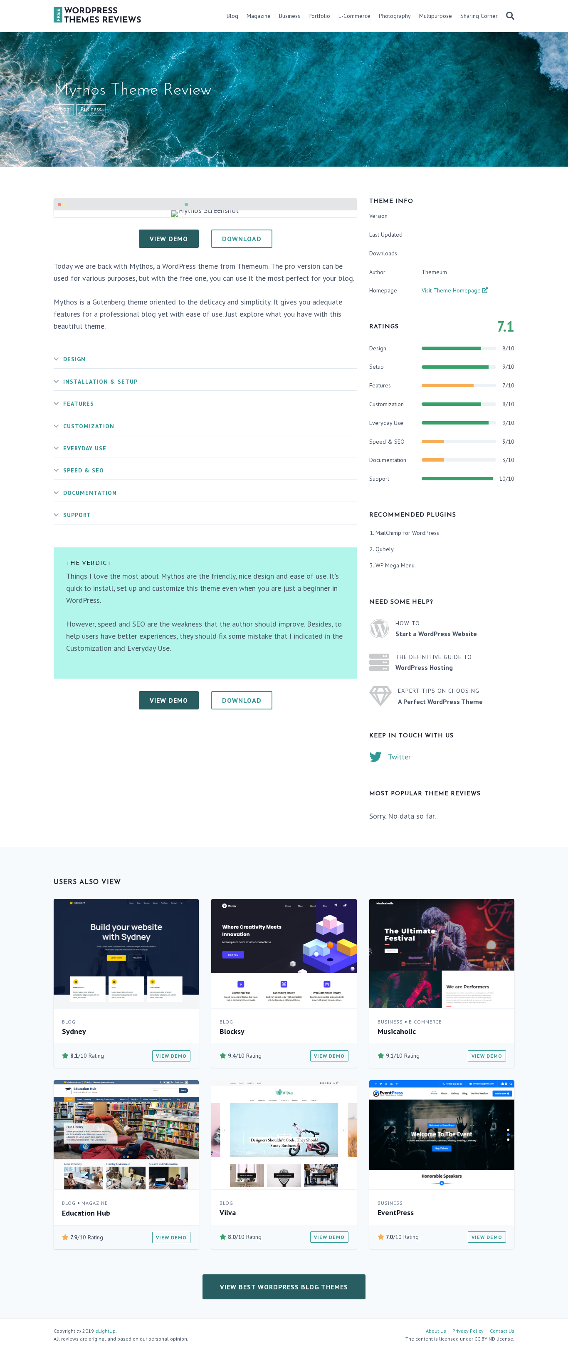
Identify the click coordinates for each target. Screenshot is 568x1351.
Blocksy (232, 1031)
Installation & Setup (100, 381)
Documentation (90, 493)
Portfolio (319, 16)
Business (289, 16)
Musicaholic (397, 1031)
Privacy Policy (468, 1331)
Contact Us (502, 1331)
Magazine (259, 16)
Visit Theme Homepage (452, 290)
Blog (232, 16)
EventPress (396, 1212)
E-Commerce (354, 16)
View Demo (171, 1056)
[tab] (205, 359)
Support (77, 515)
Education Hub (86, 1213)
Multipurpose (435, 16)
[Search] (508, 15)
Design (74, 359)
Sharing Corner (479, 16)
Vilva (228, 1212)
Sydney (74, 1031)
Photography (395, 16)
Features (78, 403)
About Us (436, 1331)
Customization (88, 426)
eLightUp (105, 1331)
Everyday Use (84, 448)
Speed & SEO (83, 470)
